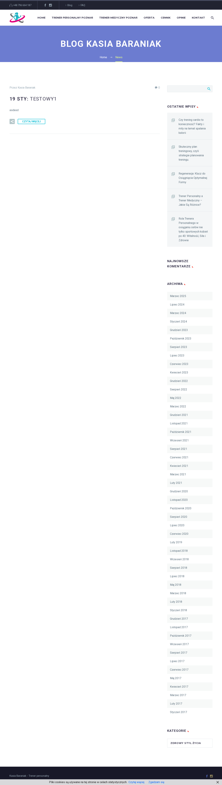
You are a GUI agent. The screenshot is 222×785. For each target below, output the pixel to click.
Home (41, 17)
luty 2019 (176, 542)
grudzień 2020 (179, 491)
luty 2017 (176, 703)
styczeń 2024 (178, 321)
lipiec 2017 (177, 661)
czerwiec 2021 (179, 457)
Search (208, 88)
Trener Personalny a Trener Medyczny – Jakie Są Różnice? (191, 200)
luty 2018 (176, 601)
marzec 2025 (178, 296)
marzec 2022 (178, 406)
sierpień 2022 (178, 389)
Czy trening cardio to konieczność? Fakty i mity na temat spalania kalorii (192, 126)
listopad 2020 (179, 499)
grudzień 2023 (179, 330)
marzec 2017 (178, 695)
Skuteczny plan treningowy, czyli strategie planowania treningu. (191, 153)
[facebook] (45, 5)
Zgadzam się (156, 782)
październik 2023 (180, 338)
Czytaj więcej (31, 121)
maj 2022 (175, 398)
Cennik (165, 17)
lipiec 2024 (177, 304)
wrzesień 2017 (179, 644)
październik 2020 (180, 508)
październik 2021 (180, 432)
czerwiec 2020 (179, 533)
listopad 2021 (179, 423)
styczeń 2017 (178, 712)
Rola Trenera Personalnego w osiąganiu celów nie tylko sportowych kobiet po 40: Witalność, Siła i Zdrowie (193, 229)
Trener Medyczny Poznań (118, 17)
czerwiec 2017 (179, 669)
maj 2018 (175, 584)
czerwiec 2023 (179, 364)
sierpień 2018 (178, 567)
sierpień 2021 (178, 449)
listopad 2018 (179, 550)
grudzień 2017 (179, 618)
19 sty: (33, 99)
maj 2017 (175, 678)
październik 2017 (180, 635)
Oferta (149, 17)
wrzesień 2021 (179, 440)
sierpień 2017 (178, 652)
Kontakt (198, 17)
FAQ (83, 5)
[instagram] (50, 5)
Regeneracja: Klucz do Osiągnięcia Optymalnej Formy (193, 178)
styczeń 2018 (178, 610)
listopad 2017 (179, 627)
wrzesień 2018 (179, 559)
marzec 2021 (178, 474)
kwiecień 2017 (179, 686)
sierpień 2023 (178, 347)
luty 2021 (176, 483)
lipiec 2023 (177, 355)
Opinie (181, 17)
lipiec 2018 (177, 576)
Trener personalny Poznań (72, 17)
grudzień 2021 (179, 415)
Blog (69, 5)
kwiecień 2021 (179, 466)
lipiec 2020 (177, 525)
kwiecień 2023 (179, 372)
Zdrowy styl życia (185, 743)
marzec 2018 (178, 593)
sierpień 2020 (178, 516)
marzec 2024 (178, 313)
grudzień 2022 (179, 381)
